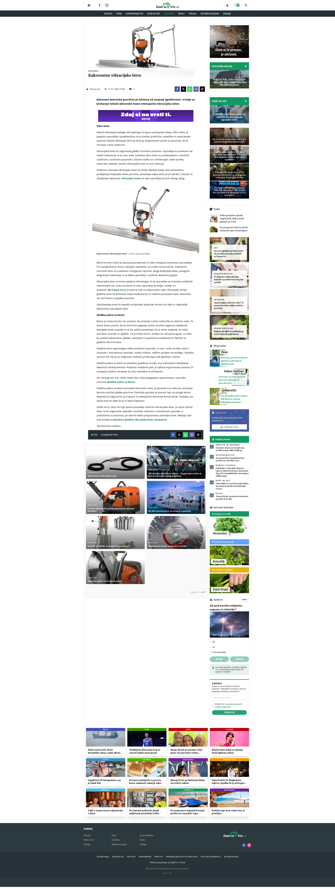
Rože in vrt (153, 13)
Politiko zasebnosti (223, 706)
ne (214, 647)
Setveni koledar (209, 13)
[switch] (237, 5)
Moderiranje (145, 856)
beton (94, 434)
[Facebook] (99, 5)
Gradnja (169, 13)
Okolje (192, 13)
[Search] (246, 5)
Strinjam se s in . (228, 705)
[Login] (227, 5)
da (214, 642)
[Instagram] (107, 5)
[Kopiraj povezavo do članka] (202, 89)
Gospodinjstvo (134, 13)
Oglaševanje (103, 856)
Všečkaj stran (231, 426)
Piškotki (159, 856)
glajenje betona (109, 434)
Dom (119, 13)
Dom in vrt (95, 89)
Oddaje (227, 13)
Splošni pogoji (231, 856)
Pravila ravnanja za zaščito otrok (167, 862)
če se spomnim (219, 652)
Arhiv (244, 600)
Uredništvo (118, 856)
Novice (108, 13)
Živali (181, 13)
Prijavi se (229, 712)
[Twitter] (183, 89)
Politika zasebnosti (211, 856)
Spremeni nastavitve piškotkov (182, 856)
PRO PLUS (131, 856)
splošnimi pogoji (233, 704)
